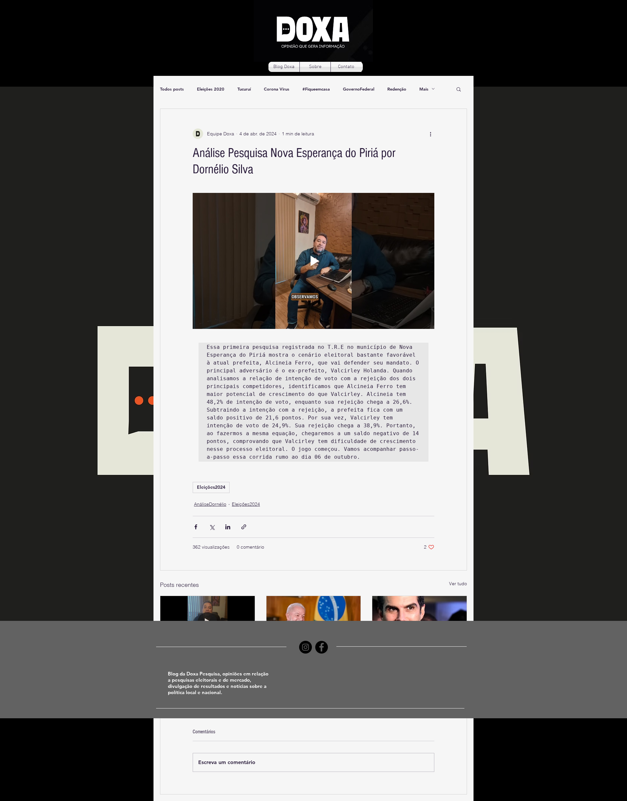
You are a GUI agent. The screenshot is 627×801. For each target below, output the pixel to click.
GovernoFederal (358, 89)
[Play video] (313, 261)
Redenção (396, 89)
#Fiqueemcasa (316, 89)
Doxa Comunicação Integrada (329, 731)
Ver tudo (458, 584)
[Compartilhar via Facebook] (196, 527)
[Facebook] (321, 647)
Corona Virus (276, 89)
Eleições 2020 (210, 89)
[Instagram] (305, 647)
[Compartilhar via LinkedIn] (228, 527)
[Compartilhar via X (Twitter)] (212, 527)
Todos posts (172, 89)
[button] (459, 89)
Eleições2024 (211, 487)
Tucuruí (244, 89)
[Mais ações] (430, 134)
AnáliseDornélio (210, 504)
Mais (423, 89)
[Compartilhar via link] (244, 527)
